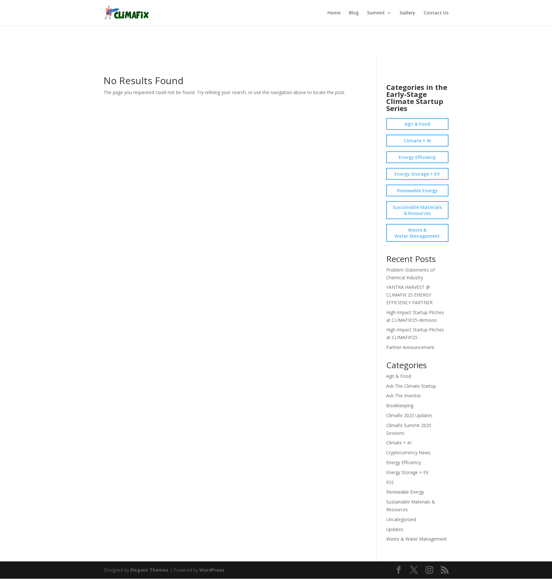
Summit (376, 13)
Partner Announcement (410, 347)
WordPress (211, 570)
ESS (390, 482)
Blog (354, 13)
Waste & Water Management (417, 233)
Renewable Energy (417, 190)
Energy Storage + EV (417, 174)
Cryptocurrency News (408, 452)
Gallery (407, 13)
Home (334, 13)
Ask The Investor (403, 396)
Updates (394, 529)
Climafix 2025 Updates (409, 415)
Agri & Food (417, 124)
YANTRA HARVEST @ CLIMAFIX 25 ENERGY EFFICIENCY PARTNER (409, 294)
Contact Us (436, 13)
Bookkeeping (399, 405)
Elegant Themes (149, 570)
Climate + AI (417, 141)
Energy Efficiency (417, 157)
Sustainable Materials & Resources (417, 210)
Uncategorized (401, 519)
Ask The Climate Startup (411, 386)
